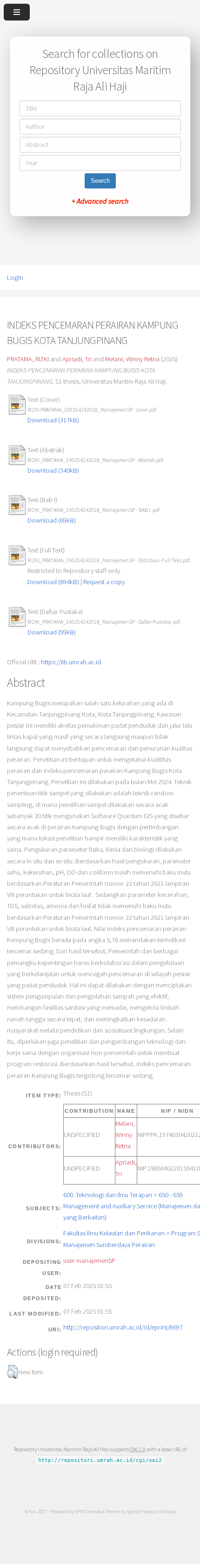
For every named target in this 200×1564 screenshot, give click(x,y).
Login (15, 277)
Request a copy (104, 582)
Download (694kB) (53, 582)
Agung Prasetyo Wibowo (151, 1511)
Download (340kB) (53, 470)
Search (100, 181)
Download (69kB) (51, 520)
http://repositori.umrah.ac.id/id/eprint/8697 (123, 1327)
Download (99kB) (51, 632)
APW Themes (88, 1511)
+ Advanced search (100, 201)
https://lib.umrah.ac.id (71, 662)
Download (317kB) (53, 420)
